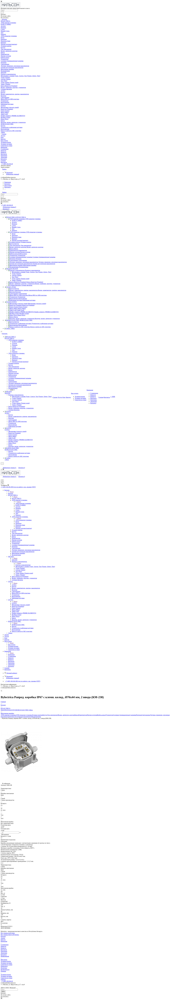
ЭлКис (31, 710)
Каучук (45, 715)
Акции (3, 938)
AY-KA (14, 585)
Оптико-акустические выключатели (20, 716)
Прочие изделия (92, 715)
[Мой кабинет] (1, 466)
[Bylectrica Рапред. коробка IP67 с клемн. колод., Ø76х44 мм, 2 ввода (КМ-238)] (21, 772)
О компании (4, 944)
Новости (3, 946)
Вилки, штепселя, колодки (66, 715)
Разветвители (83, 715)
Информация (5, 956)
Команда (3, 948)
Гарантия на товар (6, 964)
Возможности (5, 969)
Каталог (10, 493)
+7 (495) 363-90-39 (7, 164)
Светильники (146, 715)
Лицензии (4, 953)
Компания (11, 654)
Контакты (4, 949)
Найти (3, 991)
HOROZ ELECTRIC (18, 624)
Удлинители (109, 715)
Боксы (77, 715)
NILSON (14, 560)
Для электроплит (52, 715)
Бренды (3, 939)
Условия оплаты (6, 961)
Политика (4, 968)
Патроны (139, 715)
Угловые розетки (37, 715)
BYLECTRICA (16, 498)
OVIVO (14, 603)
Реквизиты (4, 966)
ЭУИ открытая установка (23, 520)
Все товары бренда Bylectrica (10, 934)
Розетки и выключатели (23, 565)
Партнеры (4, 951)
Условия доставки (6, 963)
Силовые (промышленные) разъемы (124, 715)
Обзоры (3, 979)
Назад (12, 492)
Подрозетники (36, 716)
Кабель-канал (101, 715)
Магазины (4, 959)
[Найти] (2, 12)
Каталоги (4, 954)
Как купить (11, 644)
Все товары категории (8, 933)
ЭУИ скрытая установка (23, 503)
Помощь (3, 971)
